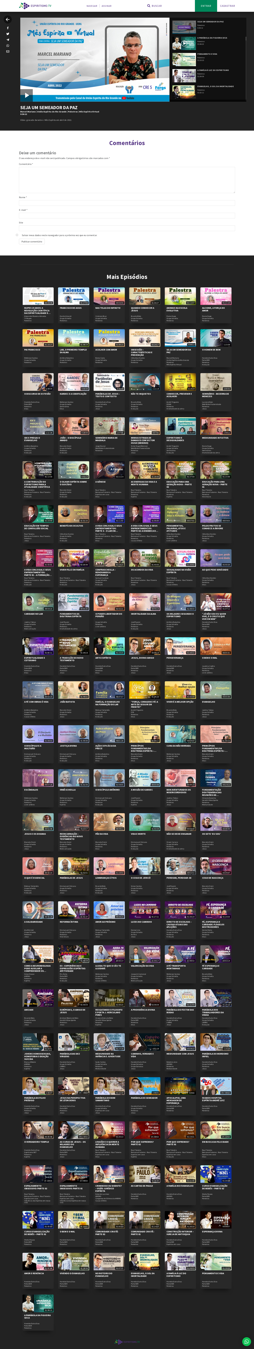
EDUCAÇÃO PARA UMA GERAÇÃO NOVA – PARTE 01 (214, 484)
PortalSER (206, 360)
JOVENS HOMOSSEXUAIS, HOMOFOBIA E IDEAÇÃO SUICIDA (37, 1056)
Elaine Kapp (171, 316)
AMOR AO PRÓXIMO (105, 921)
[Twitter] (8, 34)
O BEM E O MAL (209, 657)
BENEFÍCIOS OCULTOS (71, 525)
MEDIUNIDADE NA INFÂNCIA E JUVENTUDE (108, 1055)
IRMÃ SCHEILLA (68, 789)
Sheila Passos (207, 1194)
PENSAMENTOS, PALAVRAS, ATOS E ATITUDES (176, 528)
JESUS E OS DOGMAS (35, 833)
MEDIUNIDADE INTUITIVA (215, 437)
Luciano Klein (207, 402)
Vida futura (206, 497)
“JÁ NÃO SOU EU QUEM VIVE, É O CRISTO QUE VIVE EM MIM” (214, 616)
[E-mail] (8, 51)
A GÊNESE (100, 481)
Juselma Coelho (208, 666)
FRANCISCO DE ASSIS (71, 307)
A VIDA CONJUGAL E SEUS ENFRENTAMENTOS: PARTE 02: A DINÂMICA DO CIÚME (144, 529)
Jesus (97, 409)
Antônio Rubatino (66, 358)
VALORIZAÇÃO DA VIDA (142, 965)
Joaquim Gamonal (138, 974)
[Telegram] (8, 40)
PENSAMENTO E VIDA (213, 1273)
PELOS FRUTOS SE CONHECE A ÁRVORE (212, 527)
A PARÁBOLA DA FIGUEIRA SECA (37, 1316)
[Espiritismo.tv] (35, 6)
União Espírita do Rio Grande (51, 111)
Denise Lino (135, 930)
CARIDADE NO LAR (33, 613)
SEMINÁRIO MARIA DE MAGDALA (106, 439)
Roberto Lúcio (172, 1062)
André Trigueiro (173, 402)
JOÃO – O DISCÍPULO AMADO (70, 439)
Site (21, 222)
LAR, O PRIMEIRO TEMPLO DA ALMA (73, 351)
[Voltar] (8, 19)
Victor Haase (29, 974)
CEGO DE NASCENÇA (212, 877)
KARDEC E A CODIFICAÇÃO (73, 393)
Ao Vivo (134, 934)
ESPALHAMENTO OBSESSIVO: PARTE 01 (71, 1187)
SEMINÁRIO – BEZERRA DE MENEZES (215, 395)
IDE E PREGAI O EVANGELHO (32, 439)
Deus (26, 409)
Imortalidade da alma (175, 409)
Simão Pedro (207, 930)
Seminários (64, 406)
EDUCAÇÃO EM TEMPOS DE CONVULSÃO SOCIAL (36, 527)
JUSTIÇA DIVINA (68, 745)
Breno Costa (100, 358)
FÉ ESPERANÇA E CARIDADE (210, 967)
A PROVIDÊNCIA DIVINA (143, 1009)
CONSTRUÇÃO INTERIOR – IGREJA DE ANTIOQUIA (180, 1233)
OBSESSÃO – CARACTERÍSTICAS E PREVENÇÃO (141, 352)
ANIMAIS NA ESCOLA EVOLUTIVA (177, 309)
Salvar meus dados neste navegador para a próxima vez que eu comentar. (59, 235)
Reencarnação (30, 629)
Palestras (73, 111)
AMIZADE (29, 1009)
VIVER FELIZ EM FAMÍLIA (72, 569)
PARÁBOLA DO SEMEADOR (144, 1097)
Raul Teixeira (29, 490)
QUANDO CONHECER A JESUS (142, 309)
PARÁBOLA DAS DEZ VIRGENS (70, 1055)
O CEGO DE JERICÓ (141, 877)
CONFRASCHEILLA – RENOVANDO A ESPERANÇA (105, 572)
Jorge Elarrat (100, 446)
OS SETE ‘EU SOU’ (211, 833)
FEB (132, 712)
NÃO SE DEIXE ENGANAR (179, 833)
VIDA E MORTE (138, 833)
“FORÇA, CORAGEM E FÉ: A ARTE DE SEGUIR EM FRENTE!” (144, 704)
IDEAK (169, 404)
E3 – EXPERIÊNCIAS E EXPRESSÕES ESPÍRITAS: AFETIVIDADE (73, 968)
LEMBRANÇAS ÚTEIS (106, 877)
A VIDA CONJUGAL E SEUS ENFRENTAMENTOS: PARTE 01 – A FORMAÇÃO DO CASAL (37, 573)
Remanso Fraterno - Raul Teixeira (37, 492)
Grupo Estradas (137, 1064)
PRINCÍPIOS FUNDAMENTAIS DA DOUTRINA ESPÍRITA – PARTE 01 (213, 749)
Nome (23, 197)
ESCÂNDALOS (31, 789)
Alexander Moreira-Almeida (35, 316)
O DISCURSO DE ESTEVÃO (37, 393)
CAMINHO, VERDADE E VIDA (142, 1055)
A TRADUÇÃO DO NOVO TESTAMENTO (71, 659)
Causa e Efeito (136, 541)
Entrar (206, 6)
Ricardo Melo (136, 316)
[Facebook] (8, 28)
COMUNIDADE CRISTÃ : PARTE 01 (142, 1233)
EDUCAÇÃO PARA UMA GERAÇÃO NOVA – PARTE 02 (179, 484)
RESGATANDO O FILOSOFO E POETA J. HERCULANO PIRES (108, 1012)
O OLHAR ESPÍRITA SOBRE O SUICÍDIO (73, 483)
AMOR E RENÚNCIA (34, 1273)
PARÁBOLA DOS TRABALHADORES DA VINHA (213, 1012)
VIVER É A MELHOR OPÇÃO (180, 701)
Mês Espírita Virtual (89, 111)
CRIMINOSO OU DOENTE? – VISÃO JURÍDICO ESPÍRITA (108, 1188)
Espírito (134, 497)
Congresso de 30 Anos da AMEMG (108, 1198)
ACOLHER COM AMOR (106, 349)
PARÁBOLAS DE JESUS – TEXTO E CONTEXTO (107, 395)
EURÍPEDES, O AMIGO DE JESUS (72, 1011)
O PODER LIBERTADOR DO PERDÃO (108, 615)
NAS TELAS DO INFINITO (107, 307)
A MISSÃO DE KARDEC (142, 789)
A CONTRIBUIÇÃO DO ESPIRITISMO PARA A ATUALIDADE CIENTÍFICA (37, 484)
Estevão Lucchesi (102, 1194)
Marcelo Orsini (65, 446)
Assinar (107, 5)
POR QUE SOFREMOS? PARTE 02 (142, 1143)
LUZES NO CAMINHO (141, 921)
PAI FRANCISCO (32, 349)
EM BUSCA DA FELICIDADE (215, 1141)
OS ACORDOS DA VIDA (142, 569)
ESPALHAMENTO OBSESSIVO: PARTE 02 (35, 1187)
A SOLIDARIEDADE (33, 921)
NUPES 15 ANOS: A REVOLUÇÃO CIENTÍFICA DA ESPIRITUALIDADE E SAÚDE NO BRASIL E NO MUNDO (36, 313)
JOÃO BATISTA (67, 701)
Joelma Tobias (30, 622)
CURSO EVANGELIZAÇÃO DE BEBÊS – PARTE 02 (214, 1187)
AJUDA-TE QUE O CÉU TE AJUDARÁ (108, 967)
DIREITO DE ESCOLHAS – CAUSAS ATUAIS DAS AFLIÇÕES (179, 924)
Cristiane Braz (101, 316)
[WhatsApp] (8, 46)
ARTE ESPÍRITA (103, 657)
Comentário (26, 164)
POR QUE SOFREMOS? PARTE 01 (178, 1143)
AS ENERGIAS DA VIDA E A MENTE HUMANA (144, 483)
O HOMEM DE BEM (211, 349)
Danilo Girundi (65, 316)
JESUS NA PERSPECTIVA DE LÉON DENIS (72, 1099)
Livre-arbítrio (172, 541)
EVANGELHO (208, 701)
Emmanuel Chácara (32, 754)
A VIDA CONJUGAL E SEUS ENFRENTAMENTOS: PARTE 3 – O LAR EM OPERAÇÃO (108, 529)
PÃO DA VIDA (101, 833)
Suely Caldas (100, 1062)
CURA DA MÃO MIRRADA (179, 745)
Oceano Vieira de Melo (104, 1018)
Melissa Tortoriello (102, 710)
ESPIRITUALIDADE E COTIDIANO (34, 659)
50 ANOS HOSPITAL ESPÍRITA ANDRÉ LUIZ (213, 1099)
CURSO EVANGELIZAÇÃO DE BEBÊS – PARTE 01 (37, 1233)
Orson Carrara (172, 842)
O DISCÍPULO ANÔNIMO (107, 789)
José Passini (64, 622)
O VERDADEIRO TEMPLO (36, 1141)
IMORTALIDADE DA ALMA (143, 613)
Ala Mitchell (29, 930)
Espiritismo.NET (30, 1152)
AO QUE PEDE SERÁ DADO (215, 569)
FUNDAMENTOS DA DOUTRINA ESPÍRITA (70, 615)
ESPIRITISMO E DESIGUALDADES (175, 439)
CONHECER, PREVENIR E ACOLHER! (179, 395)
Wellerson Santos (31, 358)
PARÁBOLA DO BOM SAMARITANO (105, 1099)
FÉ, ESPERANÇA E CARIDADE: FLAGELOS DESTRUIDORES (213, 924)
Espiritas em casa (102, 494)
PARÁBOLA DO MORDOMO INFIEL (215, 1055)
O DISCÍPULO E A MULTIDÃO (32, 747)
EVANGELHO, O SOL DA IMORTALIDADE (142, 1274)
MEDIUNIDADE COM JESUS (180, 1053)
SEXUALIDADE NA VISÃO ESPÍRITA (179, 571)
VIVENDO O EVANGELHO (72, 1273)
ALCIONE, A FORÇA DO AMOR (213, 309)
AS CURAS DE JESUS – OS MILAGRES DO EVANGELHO (73, 1144)
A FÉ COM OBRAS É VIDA (36, 701)
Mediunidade (207, 805)
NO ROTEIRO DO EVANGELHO (103, 1274)
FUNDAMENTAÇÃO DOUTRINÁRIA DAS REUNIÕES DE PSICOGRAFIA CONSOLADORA (212, 794)
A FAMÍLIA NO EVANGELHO (180, 1185)
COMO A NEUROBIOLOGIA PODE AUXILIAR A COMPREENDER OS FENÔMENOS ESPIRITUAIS (38, 969)
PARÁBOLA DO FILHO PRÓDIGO (35, 1099)
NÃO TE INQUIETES (141, 393)
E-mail (23, 209)
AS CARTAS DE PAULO (142, 1185)
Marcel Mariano (28, 111)
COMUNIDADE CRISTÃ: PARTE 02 (106, 1233)
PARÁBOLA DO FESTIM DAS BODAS (180, 1011)
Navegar (92, 5)
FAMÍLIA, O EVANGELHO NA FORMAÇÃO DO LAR (107, 703)
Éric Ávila (63, 974)
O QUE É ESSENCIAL (34, 877)
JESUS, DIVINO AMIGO (142, 657)
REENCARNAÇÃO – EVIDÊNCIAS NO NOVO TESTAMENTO (71, 836)
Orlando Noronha (209, 798)
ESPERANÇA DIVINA (212, 1231)
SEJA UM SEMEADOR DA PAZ (179, 351)
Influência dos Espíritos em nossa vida (37, 1201)
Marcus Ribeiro (30, 1062)
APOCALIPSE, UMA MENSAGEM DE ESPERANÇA (176, 1100)
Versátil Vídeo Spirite (210, 800)
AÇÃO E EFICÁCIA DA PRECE (105, 747)
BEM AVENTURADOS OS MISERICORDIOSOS (179, 791)
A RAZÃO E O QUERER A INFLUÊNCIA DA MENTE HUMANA (107, 1144)
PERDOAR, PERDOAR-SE (179, 877)
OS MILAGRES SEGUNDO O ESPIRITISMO (180, 615)
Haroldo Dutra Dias (209, 358)
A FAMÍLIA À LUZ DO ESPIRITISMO (176, 1274)
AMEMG (27, 976)
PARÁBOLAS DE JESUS (71, 877)
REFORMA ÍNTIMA (69, 921)
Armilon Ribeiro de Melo (69, 1018)
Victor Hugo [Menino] (139, 446)
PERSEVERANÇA (175, 657)
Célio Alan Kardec (138, 358)
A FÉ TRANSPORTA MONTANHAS (176, 967)
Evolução (205, 364)
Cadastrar (227, 6)
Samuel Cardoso (101, 578)
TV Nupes (27, 318)
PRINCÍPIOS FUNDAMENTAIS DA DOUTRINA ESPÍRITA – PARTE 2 (142, 749)
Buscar (156, 6)
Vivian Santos (136, 886)
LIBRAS (169, 1022)
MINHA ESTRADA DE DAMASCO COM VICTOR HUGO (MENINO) (143, 440)
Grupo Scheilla (65, 318)
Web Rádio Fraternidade (211, 404)
